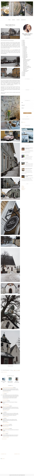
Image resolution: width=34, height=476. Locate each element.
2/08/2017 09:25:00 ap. (6, 410)
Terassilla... (26, 162)
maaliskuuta (24, 56)
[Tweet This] (14, 370)
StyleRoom (23, 189)
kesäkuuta (24, 53)
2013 (23, 75)
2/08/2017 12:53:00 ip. (6, 416)
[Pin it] (19, 370)
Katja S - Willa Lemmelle (6, 424)
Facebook (23, 187)
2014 (23, 74)
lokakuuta (24, 48)
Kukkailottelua (25, 62)
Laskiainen (24, 58)
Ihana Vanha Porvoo (25, 68)
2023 (23, 40)
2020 (23, 42)
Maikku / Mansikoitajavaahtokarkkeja (8, 387)
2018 (23, 44)
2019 (23, 43)
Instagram (23, 186)
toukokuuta (24, 54)
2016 (23, 72)
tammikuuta (24, 71)
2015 (23, 73)
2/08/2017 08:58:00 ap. (6, 404)
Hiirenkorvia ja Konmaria (26, 60)
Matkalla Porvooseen (26, 70)
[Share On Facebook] (15, 370)
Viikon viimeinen (25, 61)
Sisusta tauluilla (24, 127)
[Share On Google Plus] (17, 370)
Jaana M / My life (5, 400)
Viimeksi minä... (25, 69)
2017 (23, 45)
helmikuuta (24, 57)
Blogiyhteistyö (23, 188)
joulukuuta (24, 46)
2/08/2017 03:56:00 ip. (6, 422)
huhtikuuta (24, 55)
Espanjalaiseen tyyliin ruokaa (26, 59)
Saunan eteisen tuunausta (28, 168)
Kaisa (3, 393)
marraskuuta (24, 47)
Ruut (3, 418)
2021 (23, 41)
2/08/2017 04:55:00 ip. (6, 426)
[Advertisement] (10, 447)
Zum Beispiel (11, 49)
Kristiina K (4, 433)
